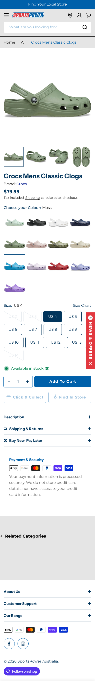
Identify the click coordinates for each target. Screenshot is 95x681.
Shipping (32, 198)
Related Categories (25, 536)
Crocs (21, 184)
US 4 (52, 316)
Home (9, 42)
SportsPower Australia (38, 661)
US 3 (35, 318)
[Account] (79, 15)
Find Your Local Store (47, 4)
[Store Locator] (70, 15)
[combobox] (47, 27)
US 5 (72, 316)
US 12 (55, 342)
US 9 (72, 329)
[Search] (85, 27)
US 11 (34, 342)
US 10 (14, 342)
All (23, 42)
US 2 (15, 318)
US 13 (77, 342)
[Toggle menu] (6, 15)
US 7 (33, 329)
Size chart (82, 305)
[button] (90, 340)
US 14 (16, 357)
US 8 (52, 329)
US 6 (13, 329)
